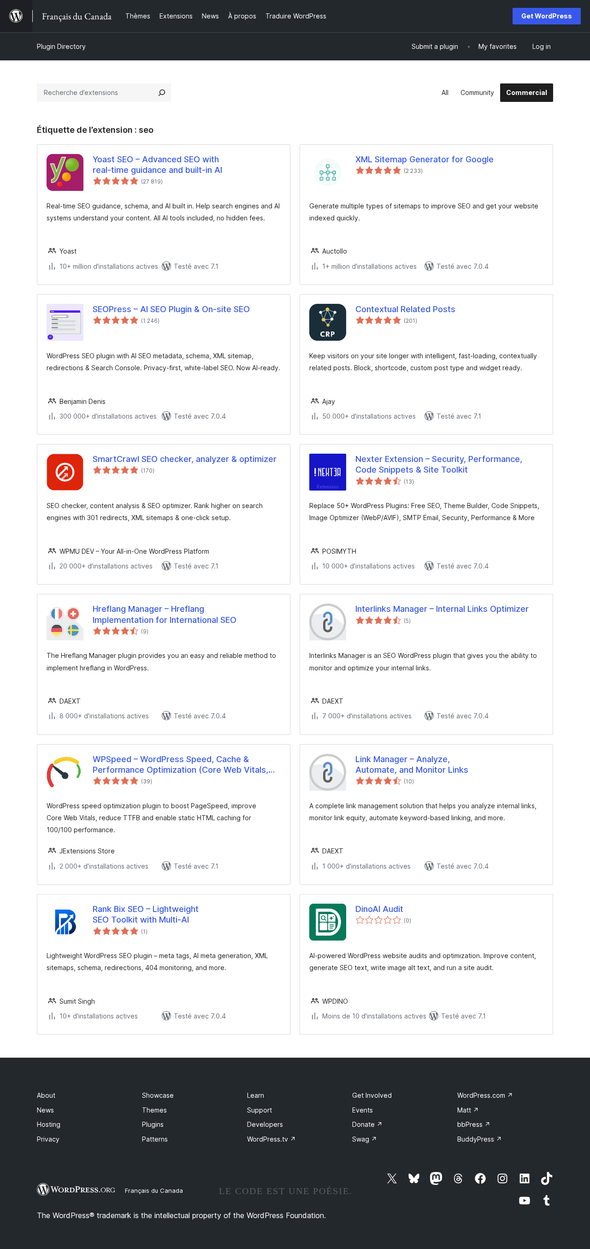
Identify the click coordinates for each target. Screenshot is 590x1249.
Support (259, 1110)
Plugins (153, 1124)
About (46, 1095)
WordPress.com (485, 1095)
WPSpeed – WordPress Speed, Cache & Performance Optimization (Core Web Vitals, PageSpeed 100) (180, 764)
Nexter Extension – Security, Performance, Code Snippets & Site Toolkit (438, 464)
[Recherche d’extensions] (162, 92)
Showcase (158, 1095)
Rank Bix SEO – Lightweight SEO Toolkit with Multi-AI (146, 914)
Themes (154, 1110)
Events (362, 1110)
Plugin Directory (61, 46)
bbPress (473, 1124)
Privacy (48, 1139)
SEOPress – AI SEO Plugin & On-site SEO (171, 309)
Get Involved (372, 1095)
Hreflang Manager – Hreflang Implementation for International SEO (164, 614)
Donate (367, 1124)
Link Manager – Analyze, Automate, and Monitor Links (411, 764)
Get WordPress (546, 16)
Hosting (48, 1124)
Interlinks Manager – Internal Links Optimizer (442, 609)
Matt (468, 1110)
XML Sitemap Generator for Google (424, 159)
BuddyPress (479, 1139)
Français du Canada (154, 1190)
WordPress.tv (271, 1139)
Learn (255, 1095)
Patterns (155, 1139)
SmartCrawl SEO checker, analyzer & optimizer (185, 459)
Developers (265, 1124)
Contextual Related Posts (405, 309)
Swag (364, 1139)
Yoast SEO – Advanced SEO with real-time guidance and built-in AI (157, 164)
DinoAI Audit (379, 909)
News (45, 1110)
